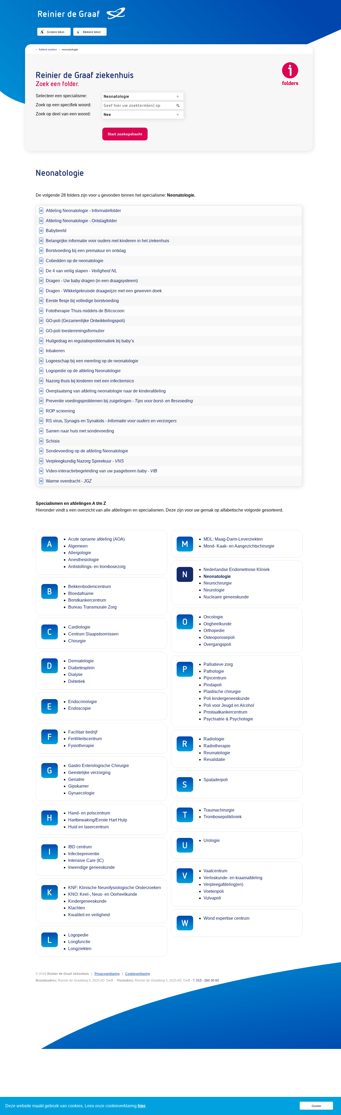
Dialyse (75, 674)
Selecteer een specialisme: (61, 96)
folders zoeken (48, 49)
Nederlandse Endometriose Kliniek (237, 569)
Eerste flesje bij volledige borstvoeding (82, 300)
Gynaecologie (81, 793)
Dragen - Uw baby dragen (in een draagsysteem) (92, 280)
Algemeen (78, 546)
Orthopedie (214, 630)
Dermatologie (81, 661)
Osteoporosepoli (219, 637)
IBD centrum (80, 847)
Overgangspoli (217, 644)
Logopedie (78, 935)
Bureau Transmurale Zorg (92, 607)
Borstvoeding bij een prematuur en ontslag (86, 250)
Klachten (76, 908)
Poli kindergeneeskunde (227, 698)
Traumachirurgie (219, 810)
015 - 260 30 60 (207, 980)
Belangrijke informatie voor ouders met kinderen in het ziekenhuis (107, 240)
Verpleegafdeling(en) (223, 884)
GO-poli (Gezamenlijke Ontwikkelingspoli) (85, 320)
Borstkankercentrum (87, 600)
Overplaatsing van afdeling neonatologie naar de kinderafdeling (106, 391)
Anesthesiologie (83, 559)
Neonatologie (217, 576)
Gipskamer (78, 786)
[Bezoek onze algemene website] (170, 13)
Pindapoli (213, 685)
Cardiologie (79, 627)
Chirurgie (77, 641)
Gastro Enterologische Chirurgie (98, 765)
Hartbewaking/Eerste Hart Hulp (97, 820)
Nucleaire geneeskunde (226, 597)
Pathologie (214, 671)
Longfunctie (79, 941)
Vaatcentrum (215, 871)
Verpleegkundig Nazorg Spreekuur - (85, 461)
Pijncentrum (215, 678)
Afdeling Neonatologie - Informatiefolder (83, 210)
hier (141, 1106)
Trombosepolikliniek (223, 816)
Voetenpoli (214, 891)
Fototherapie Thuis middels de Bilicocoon (85, 311)
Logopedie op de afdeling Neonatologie (83, 370)
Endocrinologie (82, 701)
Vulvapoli (212, 898)
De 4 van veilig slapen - (81, 271)
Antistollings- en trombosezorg (96, 566)
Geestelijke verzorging (89, 772)
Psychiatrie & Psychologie (228, 719)
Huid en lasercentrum (88, 827)
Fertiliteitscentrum (85, 738)
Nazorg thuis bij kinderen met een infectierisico (90, 381)
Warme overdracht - (69, 481)
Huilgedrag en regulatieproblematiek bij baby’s (90, 341)
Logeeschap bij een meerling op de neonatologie (92, 361)
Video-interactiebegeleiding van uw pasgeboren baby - (101, 471)
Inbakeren (55, 350)
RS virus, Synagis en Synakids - (111, 421)
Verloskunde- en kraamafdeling (233, 877)
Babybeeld (56, 230)
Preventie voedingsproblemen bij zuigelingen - (119, 401)
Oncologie (213, 617)
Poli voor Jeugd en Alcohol (229, 705)
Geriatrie (76, 779)
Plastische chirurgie (222, 691)
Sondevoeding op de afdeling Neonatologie (87, 451)
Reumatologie (217, 753)
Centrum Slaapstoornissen (93, 634)
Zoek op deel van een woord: (63, 114)
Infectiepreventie (83, 854)
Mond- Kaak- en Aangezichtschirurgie (239, 546)
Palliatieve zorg (218, 664)
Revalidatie (214, 759)
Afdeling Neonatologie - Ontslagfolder (81, 220)
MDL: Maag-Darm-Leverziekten (233, 539)
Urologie (212, 840)
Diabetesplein (81, 668)
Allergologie (79, 552)
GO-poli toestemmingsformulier (75, 331)
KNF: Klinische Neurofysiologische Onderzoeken (114, 887)
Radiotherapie (217, 746)
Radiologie (214, 739)
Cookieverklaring (137, 974)
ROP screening (60, 411)
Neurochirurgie (218, 583)
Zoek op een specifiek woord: (63, 105)
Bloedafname (81, 593)
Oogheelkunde (218, 624)
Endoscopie (79, 708)
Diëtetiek (76, 681)
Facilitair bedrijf (82, 732)
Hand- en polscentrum (89, 813)
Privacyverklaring (107, 974)
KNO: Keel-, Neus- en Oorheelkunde (102, 894)
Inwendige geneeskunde (91, 867)
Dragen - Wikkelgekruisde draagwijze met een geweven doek (104, 291)
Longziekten (79, 948)
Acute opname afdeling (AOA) (96, 539)
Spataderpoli (216, 779)
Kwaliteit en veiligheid (89, 915)
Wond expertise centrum (226, 918)
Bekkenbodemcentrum (89, 586)
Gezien (316, 1106)
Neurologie (214, 590)
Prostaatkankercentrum (225, 712)
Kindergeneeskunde (87, 901)
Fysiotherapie (81, 745)
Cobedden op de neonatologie (74, 260)
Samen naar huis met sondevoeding (80, 431)
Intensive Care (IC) (86, 860)
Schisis (53, 441)
